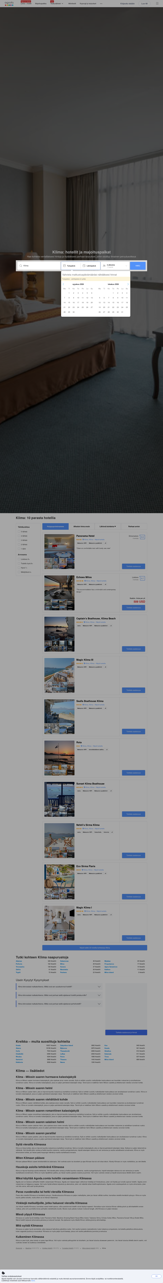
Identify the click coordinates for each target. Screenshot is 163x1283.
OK (156, 1276)
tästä (33, 1280)
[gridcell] (69, 293)
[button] (63, 284)
